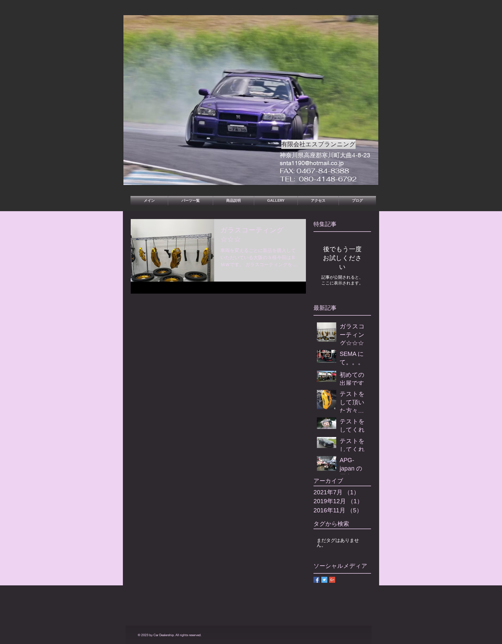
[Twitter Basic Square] (324, 580)
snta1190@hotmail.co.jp (312, 162)
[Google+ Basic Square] (332, 580)
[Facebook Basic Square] (316, 580)
